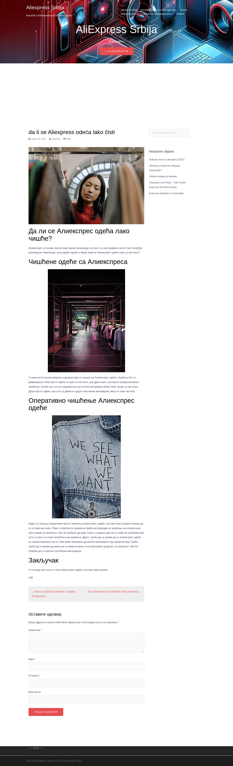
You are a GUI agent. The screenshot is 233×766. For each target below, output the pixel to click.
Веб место (35, 692)
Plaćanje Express (36, 761)
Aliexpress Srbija (45, 7)
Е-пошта (34, 675)
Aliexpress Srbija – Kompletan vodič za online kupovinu (148, 10)
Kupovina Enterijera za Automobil (166, 193)
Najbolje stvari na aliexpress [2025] (166, 159)
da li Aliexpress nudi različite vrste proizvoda (113, 591)
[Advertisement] (116, 87)
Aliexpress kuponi (130, 14)
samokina (56, 139)
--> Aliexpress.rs (116, 51)
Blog (68, 139)
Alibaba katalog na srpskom (163, 176)
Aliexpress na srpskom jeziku (157, 14)
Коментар (35, 630)
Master (51, 761)
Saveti (184, 10)
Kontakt (180, 14)
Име (32, 659)
